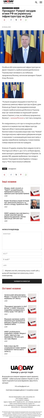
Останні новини (8, 8)
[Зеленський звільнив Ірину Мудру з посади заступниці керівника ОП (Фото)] (32, 298)
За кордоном (12, 168)
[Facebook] (11, 20)
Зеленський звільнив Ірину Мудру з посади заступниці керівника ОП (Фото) (15, 296)
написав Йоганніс (17, 118)
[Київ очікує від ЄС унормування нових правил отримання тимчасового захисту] (32, 349)
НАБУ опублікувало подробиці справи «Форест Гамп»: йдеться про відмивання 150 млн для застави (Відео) (15, 335)
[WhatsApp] (26, 20)
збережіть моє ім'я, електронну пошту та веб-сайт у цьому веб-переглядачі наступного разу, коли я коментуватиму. (21, 273)
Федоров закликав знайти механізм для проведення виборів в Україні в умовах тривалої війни (14, 321)
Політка (16, 8)
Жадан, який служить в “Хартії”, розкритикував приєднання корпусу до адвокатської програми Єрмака (16, 190)
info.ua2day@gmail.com (22, 386)
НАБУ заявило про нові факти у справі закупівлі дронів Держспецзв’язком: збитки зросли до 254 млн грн (16, 216)
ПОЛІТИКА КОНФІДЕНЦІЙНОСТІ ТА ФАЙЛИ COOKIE (22, 390)
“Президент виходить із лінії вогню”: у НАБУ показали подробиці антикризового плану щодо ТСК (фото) (15, 309)
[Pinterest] (21, 20)
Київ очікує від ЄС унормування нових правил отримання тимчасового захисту (15, 348)
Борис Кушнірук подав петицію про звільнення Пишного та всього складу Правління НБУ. (16, 202)
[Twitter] (16, 20)
